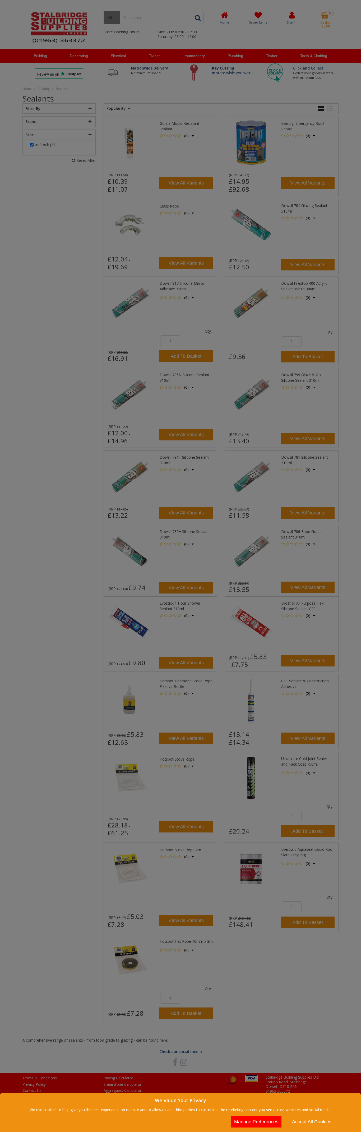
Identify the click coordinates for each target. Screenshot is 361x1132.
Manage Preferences (256, 1121)
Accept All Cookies (311, 1121)
